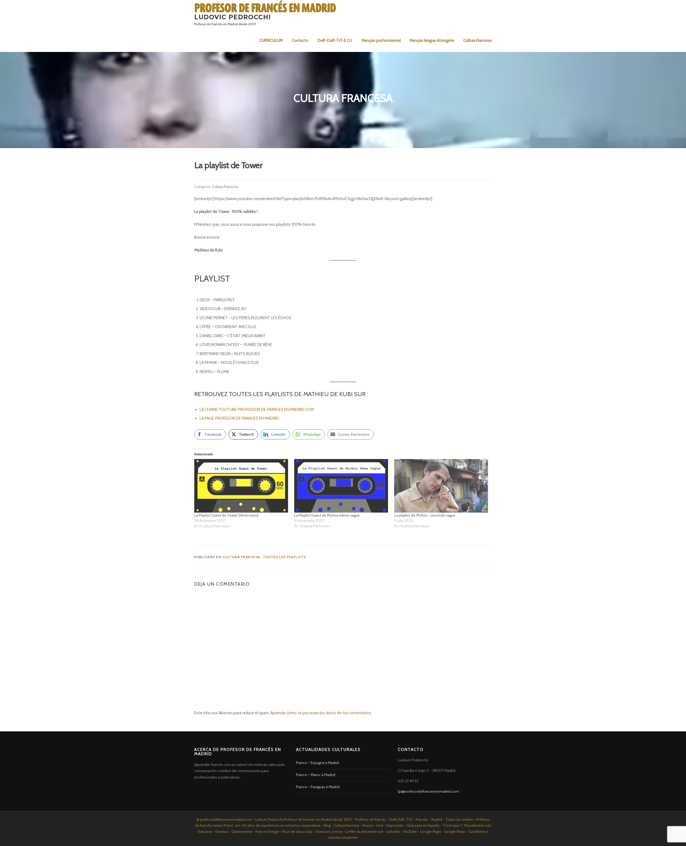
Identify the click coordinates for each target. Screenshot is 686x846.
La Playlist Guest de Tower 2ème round (226, 515)
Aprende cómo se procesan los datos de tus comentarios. (321, 712)
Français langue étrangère (432, 40)
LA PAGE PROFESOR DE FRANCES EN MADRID (240, 418)
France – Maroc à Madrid (315, 774)
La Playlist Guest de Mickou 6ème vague (327, 515)
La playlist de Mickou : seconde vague (424, 515)
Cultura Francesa (477, 40)
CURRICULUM (271, 40)
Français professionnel (381, 40)
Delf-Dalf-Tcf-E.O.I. (335, 40)
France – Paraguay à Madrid (318, 786)
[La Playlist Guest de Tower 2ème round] (241, 486)
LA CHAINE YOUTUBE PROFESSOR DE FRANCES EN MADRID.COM (257, 409)
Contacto (300, 40)
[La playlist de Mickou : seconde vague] (441, 486)
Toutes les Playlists (284, 557)
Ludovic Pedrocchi (232, 17)
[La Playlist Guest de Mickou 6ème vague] (341, 486)
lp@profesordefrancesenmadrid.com (428, 791)
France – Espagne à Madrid (317, 762)
